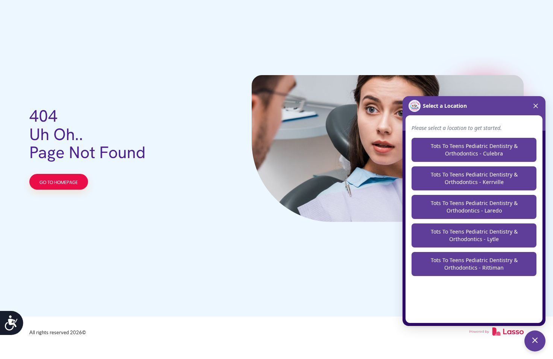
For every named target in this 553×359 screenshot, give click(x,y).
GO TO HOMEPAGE (59, 182)
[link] (496, 333)
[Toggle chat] (534, 340)
